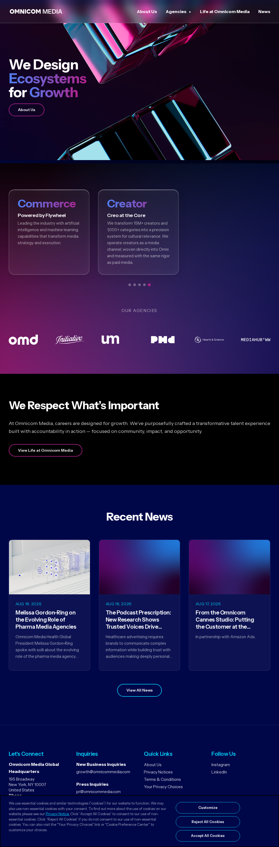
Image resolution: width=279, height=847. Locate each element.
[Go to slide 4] (144, 284)
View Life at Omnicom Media (45, 450)
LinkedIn (219, 772)
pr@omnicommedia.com (98, 791)
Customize (207, 807)
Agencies (176, 11)
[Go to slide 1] (129, 284)
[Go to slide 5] (149, 284)
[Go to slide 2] (134, 284)
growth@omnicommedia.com (103, 771)
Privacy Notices (158, 772)
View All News (139, 690)
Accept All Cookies (208, 835)
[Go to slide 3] (139, 284)
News (264, 11)
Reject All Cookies (208, 822)
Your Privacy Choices (163, 786)
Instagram (220, 764)
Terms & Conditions (162, 779)
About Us (147, 11)
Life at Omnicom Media (225, 11)
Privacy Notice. (57, 814)
